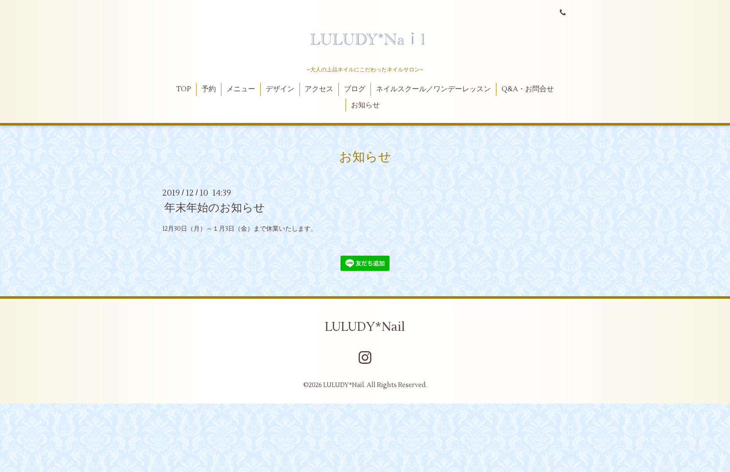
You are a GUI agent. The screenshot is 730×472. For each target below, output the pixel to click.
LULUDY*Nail (365, 327)
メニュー (240, 89)
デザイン (280, 89)
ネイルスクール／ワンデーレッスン (433, 89)
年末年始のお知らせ (214, 208)
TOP (183, 89)
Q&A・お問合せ (527, 89)
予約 (209, 89)
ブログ (354, 89)
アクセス (319, 89)
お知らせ (365, 105)
